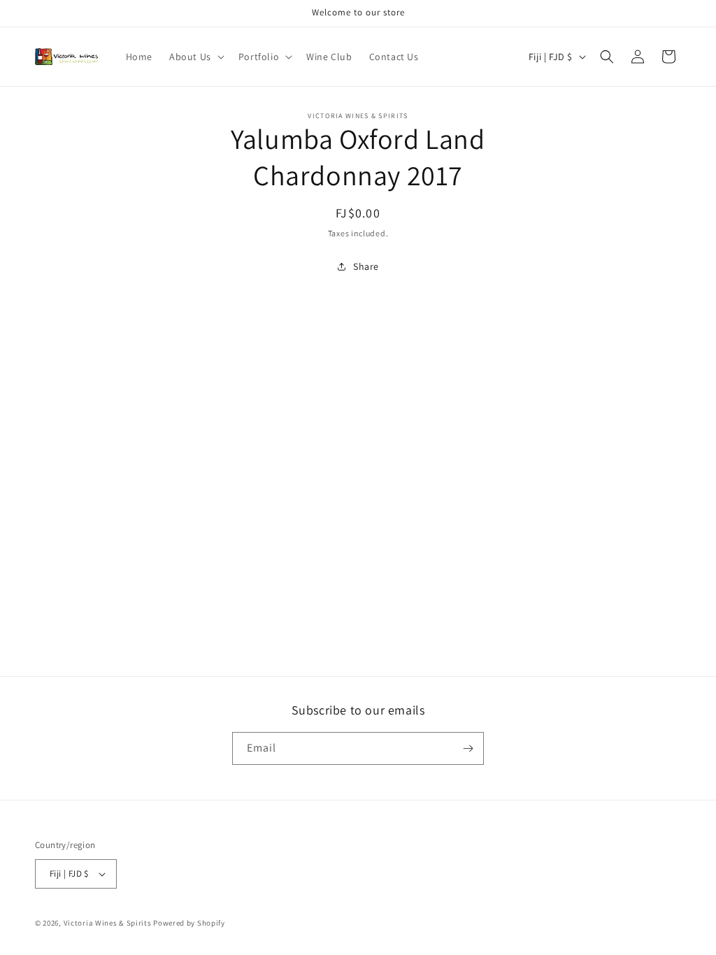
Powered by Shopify (189, 923)
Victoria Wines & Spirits (108, 923)
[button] (195, 56)
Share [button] (366, 266)
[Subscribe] (467, 748)
